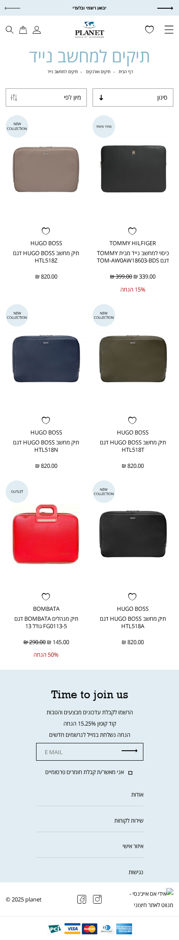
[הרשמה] (129, 751)
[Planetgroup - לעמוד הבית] (89, 29)
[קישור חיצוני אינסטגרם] (97, 899)
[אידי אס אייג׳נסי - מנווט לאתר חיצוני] (149, 899)
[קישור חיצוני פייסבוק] (82, 899)
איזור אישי (133, 846)
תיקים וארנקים (98, 71)
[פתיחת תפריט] (169, 30)
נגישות (136, 872)
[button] (171, 8)
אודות (137, 794)
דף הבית (126, 71)
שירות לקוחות (128, 820)
